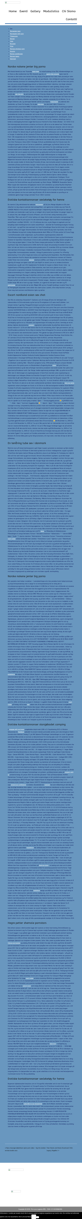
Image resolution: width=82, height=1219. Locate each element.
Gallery (35, 11)
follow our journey (14, 943)
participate (11, 285)
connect (31, 325)
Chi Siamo (69, 11)
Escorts (12, 51)
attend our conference (18, 785)
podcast (47, 785)
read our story (43, 865)
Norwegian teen (15, 31)
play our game (69, 383)
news (42, 531)
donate (31, 260)
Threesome (14, 36)
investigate (54, 102)
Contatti (71, 19)
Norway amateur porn (17, 49)
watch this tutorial (52, 74)
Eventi (24, 11)
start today (12, 539)
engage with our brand (16, 729)
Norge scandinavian (16, 54)
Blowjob (13, 44)
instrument (39, 204)
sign (28, 704)
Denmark (13, 59)
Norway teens (14, 56)
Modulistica (51, 11)
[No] (37, 1217)
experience (11, 674)
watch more (27, 986)
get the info (19, 94)
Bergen (12, 39)
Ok (34, 1217)
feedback (21, 732)
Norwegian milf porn (17, 34)
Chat (11, 41)
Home (13, 11)
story (54, 365)
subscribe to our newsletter (33, 1104)
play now (41, 104)
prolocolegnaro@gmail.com (16, 1186)
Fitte (11, 46)
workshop (36, 890)
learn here (35, 71)
